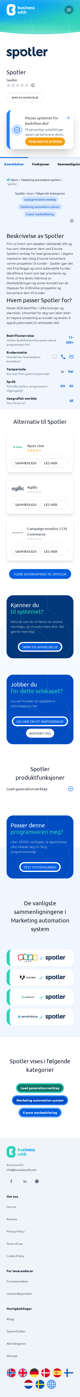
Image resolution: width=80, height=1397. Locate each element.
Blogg (10, 1319)
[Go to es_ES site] (57, 1372)
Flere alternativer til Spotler (40, 574)
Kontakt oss (40, 733)
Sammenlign (26, 463)
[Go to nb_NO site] (11, 1372)
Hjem (14, 180)
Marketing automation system (40, 180)
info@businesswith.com (22, 1170)
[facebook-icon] (11, 1181)
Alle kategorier (16, 1343)
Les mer (50, 463)
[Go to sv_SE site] (40, 1384)
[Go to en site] (51, 1384)
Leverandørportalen (19, 1293)
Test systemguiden (40, 867)
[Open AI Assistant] (36, 1181)
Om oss (11, 1207)
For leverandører (17, 1281)
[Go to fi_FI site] (68, 1372)
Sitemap (12, 1356)
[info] (32, 85)
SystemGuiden (16, 1331)
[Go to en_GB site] (22, 1372)
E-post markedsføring (40, 214)
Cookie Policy (15, 1256)
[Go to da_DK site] (45, 1372)
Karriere (12, 1219)
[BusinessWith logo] (21, 10)
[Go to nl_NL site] (28, 1384)
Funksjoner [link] (40, 164)
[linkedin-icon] (25, 1181)
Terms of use (15, 1243)
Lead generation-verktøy (40, 199)
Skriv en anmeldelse (25, 97)
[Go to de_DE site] (34, 1372)
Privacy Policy (16, 1231)
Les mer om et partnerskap (40, 721)
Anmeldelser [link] (14, 164)
